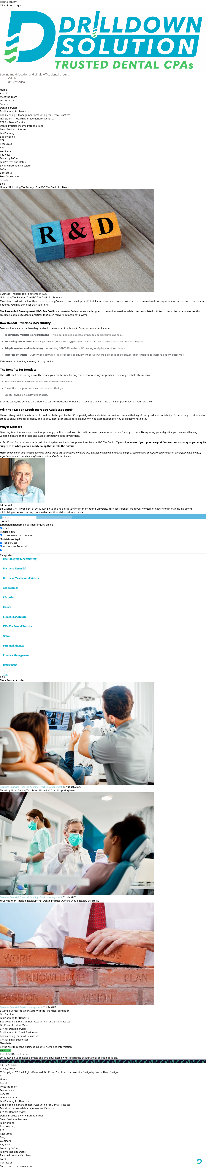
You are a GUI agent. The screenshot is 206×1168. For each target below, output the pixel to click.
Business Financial (10, 293)
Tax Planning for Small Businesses (19, 1032)
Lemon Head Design (106, 1072)
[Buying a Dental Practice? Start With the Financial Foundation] (103, 954)
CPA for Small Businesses (14, 1039)
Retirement (10, 664)
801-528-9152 (16, 82)
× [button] (0, 1075)
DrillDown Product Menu (14, 1025)
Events (7, 607)
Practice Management (16, 655)
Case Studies (10, 587)
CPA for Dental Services (13, 1028)
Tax (24, 293)
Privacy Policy (7, 1068)
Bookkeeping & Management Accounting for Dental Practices (35, 1021)
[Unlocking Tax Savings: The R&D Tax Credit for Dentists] (103, 240)
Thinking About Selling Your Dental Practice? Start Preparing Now (37, 790)
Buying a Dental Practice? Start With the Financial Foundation (35, 1010)
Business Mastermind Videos (21, 578)
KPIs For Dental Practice (17, 626)
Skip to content (8, 1)
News (6, 635)
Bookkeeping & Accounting (19, 558)
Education (9, 597)
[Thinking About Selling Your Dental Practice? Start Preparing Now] (103, 733)
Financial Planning (14, 616)
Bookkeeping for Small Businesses (19, 1036)
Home (3, 187)
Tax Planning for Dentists (14, 1018)
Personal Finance (13, 645)
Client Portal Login (10, 5)
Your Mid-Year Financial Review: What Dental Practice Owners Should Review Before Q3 (49, 900)
